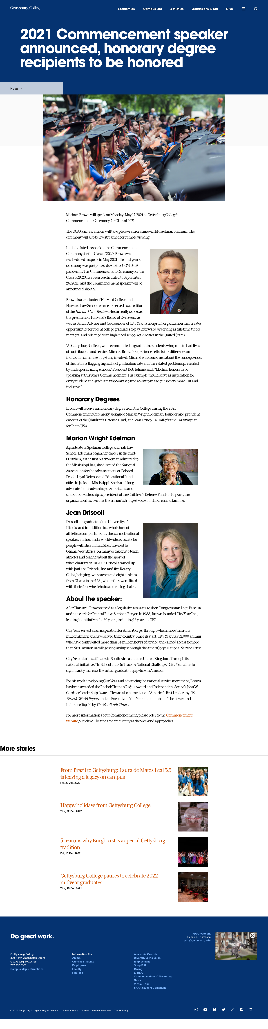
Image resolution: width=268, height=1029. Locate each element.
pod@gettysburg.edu (197, 940)
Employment (142, 961)
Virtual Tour (141, 984)
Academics (126, 9)
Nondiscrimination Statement (96, 1010)
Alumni (76, 957)
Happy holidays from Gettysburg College (105, 805)
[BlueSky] (214, 1010)
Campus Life (152, 9)
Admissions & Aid (205, 9)
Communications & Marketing (153, 976)
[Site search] (255, 9)
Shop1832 (140, 965)
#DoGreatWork (201, 933)
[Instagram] (196, 1010)
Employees (79, 965)
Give (229, 9)
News (14, 88)
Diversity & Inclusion (147, 957)
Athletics (177, 9)
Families (77, 972)
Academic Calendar (146, 954)
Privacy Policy (70, 1010)
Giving (138, 969)
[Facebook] (241, 1010)
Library (138, 972)
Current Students (83, 961)
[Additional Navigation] (243, 9)
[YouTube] (205, 1010)
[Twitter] (223, 1010)
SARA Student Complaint (150, 987)
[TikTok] (232, 1010)
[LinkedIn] (250, 1010)
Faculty (77, 969)
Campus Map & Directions (26, 969)
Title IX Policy (121, 1010)
